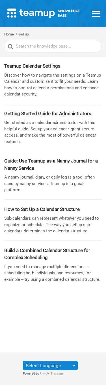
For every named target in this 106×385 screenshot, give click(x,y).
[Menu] (96, 14)
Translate (57, 373)
